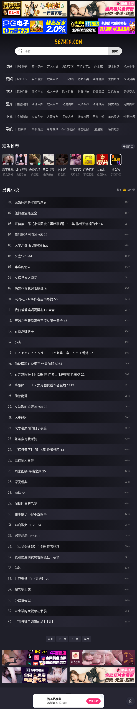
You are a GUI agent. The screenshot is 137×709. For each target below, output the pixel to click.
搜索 (115, 51)
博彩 (9, 66)
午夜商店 (37, 129)
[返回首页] (130, 701)
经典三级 (98, 92)
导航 (9, 129)
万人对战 (52, 66)
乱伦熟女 (114, 92)
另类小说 (98, 117)
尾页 (86, 639)
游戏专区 (68, 66)
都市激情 (22, 117)
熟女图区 (114, 104)
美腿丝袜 (83, 104)
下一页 (74, 639)
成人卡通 (52, 92)
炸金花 (98, 66)
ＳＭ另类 (129, 79)
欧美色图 (52, 104)
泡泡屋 (98, 129)
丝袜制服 (98, 79)
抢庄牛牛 (129, 66)
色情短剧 (114, 129)
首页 (50, 639)
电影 (9, 91)
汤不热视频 (68, 129)
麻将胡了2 (83, 66)
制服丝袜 (83, 92)
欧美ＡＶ (52, 79)
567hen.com (68, 42)
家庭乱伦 (37, 117)
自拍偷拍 (37, 79)
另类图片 (129, 104)
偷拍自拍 (37, 92)
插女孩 (22, 129)
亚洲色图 (37, 104)
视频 (9, 79)
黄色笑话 (114, 117)
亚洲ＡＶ (22, 79)
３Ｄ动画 (68, 79)
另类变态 (129, 92)
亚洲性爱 (22, 92)
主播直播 (114, 79)
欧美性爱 (68, 92)
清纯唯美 (98, 104)
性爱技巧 (129, 117)
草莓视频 (52, 129)
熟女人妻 (83, 79)
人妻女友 (52, 117)
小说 (9, 116)
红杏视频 (83, 129)
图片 (9, 104)
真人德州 (37, 66)
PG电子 (22, 66)
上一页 (62, 639)
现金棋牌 (114, 66)
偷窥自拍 (22, 104)
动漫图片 (68, 104)
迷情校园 (83, 117)
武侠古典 (68, 117)
